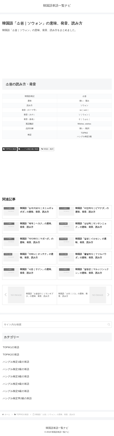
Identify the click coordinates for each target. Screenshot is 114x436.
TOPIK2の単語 (10, 149)
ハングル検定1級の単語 (29, 149)
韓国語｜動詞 (48, 149)
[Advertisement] (57, 55)
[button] (108, 324)
